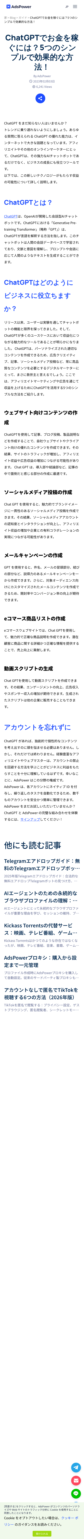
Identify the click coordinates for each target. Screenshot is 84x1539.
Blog (13, 18)
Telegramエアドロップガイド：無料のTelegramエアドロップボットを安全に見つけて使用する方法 (41, 862)
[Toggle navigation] (75, 6)
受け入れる (42, 1533)
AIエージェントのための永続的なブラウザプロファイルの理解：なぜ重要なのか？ (41, 894)
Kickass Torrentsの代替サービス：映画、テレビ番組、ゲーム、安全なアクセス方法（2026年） (41, 926)
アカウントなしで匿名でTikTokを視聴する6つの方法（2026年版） (41, 991)
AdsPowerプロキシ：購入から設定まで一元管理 (39, 956)
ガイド (23, 18)
